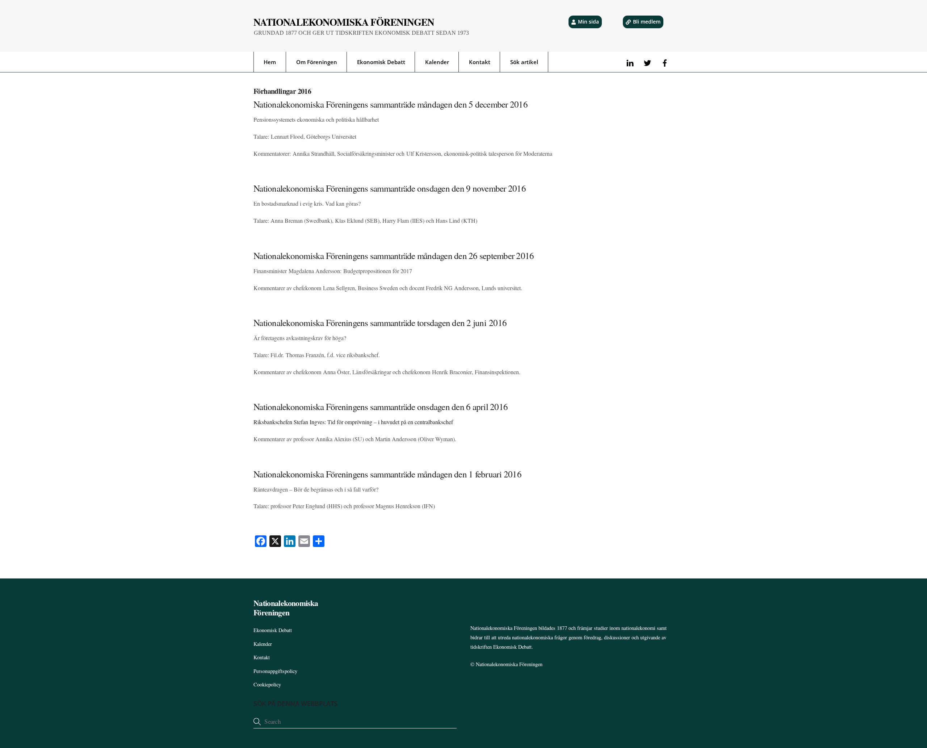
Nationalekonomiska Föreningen (509, 664)
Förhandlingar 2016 (282, 91)
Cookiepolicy (267, 684)
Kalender (437, 62)
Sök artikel (524, 62)
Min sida (588, 21)
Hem (270, 62)
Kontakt (479, 62)
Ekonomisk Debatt (381, 62)
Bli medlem (646, 21)
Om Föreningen (316, 62)
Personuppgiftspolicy (275, 671)
